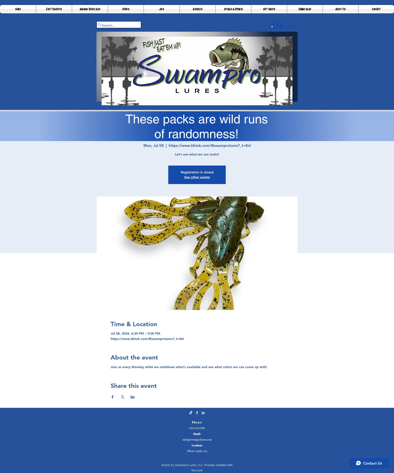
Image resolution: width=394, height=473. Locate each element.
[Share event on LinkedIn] (133, 397)
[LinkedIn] (203, 413)
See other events (197, 177)
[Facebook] (197, 413)
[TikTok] (191, 413)
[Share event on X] (123, 397)
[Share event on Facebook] (113, 397)
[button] (90, 9)
